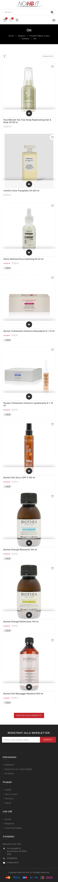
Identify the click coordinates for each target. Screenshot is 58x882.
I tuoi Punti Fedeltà (13, 828)
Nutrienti (25, 38)
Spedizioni (9, 764)
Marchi (8, 803)
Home (11, 36)
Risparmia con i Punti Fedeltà (18, 769)
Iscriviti (48, 739)
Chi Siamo (9, 773)
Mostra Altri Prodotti (29, 715)
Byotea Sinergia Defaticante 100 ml (21, 621)
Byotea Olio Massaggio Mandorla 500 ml (23, 693)
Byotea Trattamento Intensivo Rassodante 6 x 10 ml (29, 331)
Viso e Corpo (11, 794)
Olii (34, 38)
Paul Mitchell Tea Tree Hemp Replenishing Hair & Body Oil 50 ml (27, 121)
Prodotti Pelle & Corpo (39, 36)
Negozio (21, 36)
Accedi (8, 819)
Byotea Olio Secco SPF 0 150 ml (19, 477)
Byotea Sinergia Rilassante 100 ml (20, 549)
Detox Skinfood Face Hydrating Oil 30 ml (23, 259)
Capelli (8, 789)
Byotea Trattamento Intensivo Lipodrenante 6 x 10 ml (28, 404)
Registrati (9, 823)
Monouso (9, 798)
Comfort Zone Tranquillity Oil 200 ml (21, 190)
